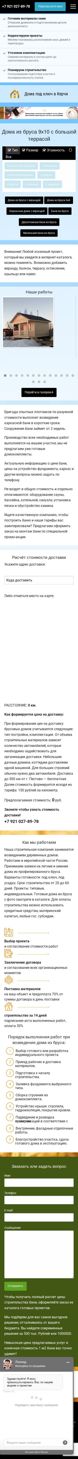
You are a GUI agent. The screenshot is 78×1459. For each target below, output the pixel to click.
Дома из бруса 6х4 (58, 200)
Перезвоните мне (50, 6)
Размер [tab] (31, 150)
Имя (7, 1175)
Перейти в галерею (38, 392)
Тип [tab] (14, 150)
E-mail (8, 1210)
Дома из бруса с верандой (24, 200)
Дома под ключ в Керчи (46, 93)
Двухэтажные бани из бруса (39, 222)
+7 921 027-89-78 (16, 6)
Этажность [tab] (55, 150)
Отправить (15, 1286)
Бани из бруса (60, 211)
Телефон (10, 1193)
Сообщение (12, 1227)
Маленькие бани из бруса (39, 233)
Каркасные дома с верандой (27, 211)
